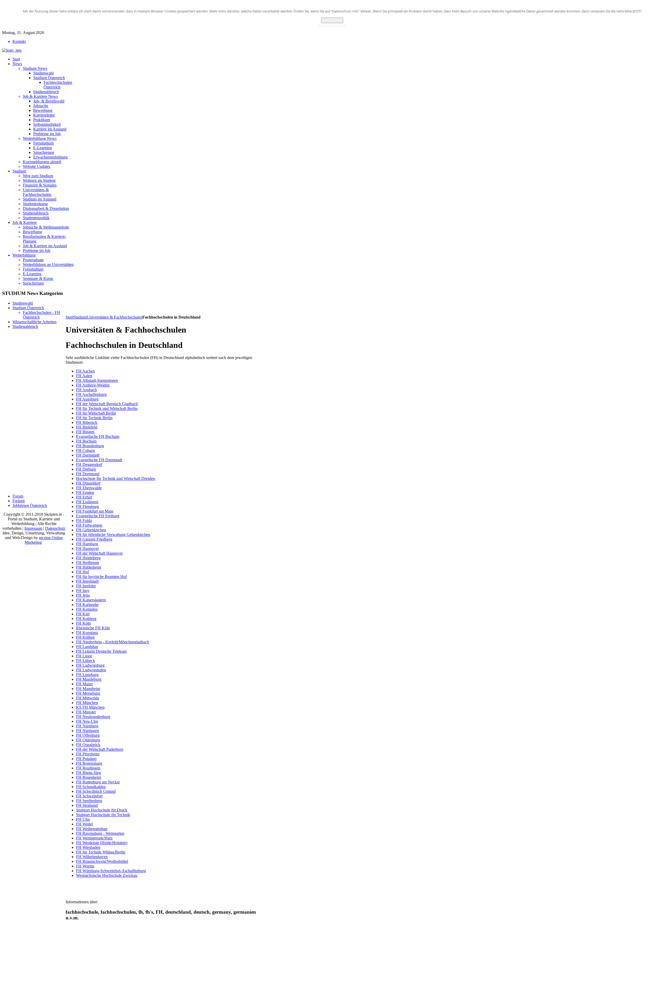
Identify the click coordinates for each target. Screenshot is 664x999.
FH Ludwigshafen (91, 670)
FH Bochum (86, 441)
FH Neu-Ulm (87, 721)
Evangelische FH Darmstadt (99, 460)
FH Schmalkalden (91, 786)
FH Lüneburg (87, 674)
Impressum (33, 528)
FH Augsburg (87, 399)
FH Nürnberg (87, 726)
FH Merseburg (88, 693)
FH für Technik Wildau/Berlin (100, 852)
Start (69, 317)
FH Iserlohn (86, 586)
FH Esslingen (87, 502)
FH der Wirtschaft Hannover (99, 553)
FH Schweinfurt (89, 796)
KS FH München (90, 707)
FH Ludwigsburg (90, 665)
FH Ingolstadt (87, 581)
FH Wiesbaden (88, 847)
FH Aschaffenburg (91, 394)
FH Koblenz (86, 618)
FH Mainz (84, 684)
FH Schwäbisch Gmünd (96, 791)
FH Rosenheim (88, 777)
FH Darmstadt (87, 455)
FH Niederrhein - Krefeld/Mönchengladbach (112, 642)
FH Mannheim (88, 688)
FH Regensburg (89, 763)
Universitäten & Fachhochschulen (114, 317)
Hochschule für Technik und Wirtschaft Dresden (115, 478)
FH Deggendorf (89, 464)
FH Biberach (86, 422)
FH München (87, 702)
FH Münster (86, 712)
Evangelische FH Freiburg (97, 516)
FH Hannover (87, 548)
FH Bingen (85, 432)
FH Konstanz (87, 632)
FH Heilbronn (87, 562)
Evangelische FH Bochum (97, 436)
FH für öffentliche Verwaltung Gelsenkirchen (113, 534)
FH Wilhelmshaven (92, 857)
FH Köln (83, 623)
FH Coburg (85, 450)
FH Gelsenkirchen (91, 530)
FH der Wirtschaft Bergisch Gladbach (107, 404)
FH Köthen (85, 637)
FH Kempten (87, 609)
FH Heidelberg (88, 558)
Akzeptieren (332, 20)
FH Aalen (84, 376)
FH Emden (85, 492)
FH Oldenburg (88, 740)
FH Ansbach (86, 390)
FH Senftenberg (89, 800)
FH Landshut (87, 646)
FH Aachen (85, 371)
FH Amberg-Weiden (92, 385)
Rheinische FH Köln (93, 628)
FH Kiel (82, 614)
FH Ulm (83, 819)
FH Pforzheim (87, 754)
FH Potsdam (86, 758)
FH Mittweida (87, 698)
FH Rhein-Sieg (88, 772)
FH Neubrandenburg (93, 716)
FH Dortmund (87, 474)
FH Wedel (84, 824)
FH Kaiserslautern (91, 600)
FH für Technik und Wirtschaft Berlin (106, 408)
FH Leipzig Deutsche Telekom (101, 651)
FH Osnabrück (88, 744)
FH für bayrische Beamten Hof (101, 576)
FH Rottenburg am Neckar (98, 782)
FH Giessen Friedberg (94, 539)
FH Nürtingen (87, 730)
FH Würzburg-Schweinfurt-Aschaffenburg (111, 871)
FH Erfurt (84, 497)
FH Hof (82, 572)
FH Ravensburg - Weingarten (100, 833)
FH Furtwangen (89, 525)
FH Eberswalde (89, 488)
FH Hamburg (87, 544)
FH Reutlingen (88, 768)
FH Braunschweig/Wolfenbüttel (102, 861)
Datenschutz (55, 528)
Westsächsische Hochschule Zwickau (106, 875)
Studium (80, 317)
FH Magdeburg (88, 679)
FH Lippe (84, 656)
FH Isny (82, 590)
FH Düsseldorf (88, 483)
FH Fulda (84, 520)
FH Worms (85, 866)
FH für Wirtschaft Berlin (96, 413)
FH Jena (83, 595)
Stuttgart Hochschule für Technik (103, 814)
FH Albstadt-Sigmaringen (97, 380)
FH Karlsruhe (87, 604)
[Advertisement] (160, 302)
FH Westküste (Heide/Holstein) (101, 842)
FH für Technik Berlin (94, 418)
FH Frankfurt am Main (94, 511)
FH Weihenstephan (91, 828)
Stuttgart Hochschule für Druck (101, 810)
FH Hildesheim (88, 567)
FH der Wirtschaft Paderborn (99, 749)
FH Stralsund (87, 805)
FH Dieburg (86, 469)
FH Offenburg (88, 735)
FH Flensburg (87, 506)
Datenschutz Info (332, 25)
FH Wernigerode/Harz (94, 838)
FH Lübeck (85, 660)
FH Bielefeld (86, 427)
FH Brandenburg (90, 446)
